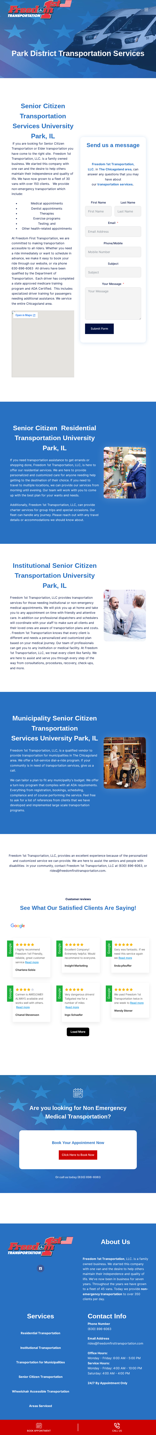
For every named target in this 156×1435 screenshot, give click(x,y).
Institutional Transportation (40, 1348)
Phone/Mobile (113, 243)
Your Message (111, 284)
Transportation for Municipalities (40, 1362)
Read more (32, 962)
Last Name (128, 202)
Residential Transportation (40, 1333)
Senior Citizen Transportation (41, 1377)
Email (111, 223)
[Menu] (146, 9)
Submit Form (99, 328)
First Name (98, 202)
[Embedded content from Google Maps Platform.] (43, 344)
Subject (113, 263)
